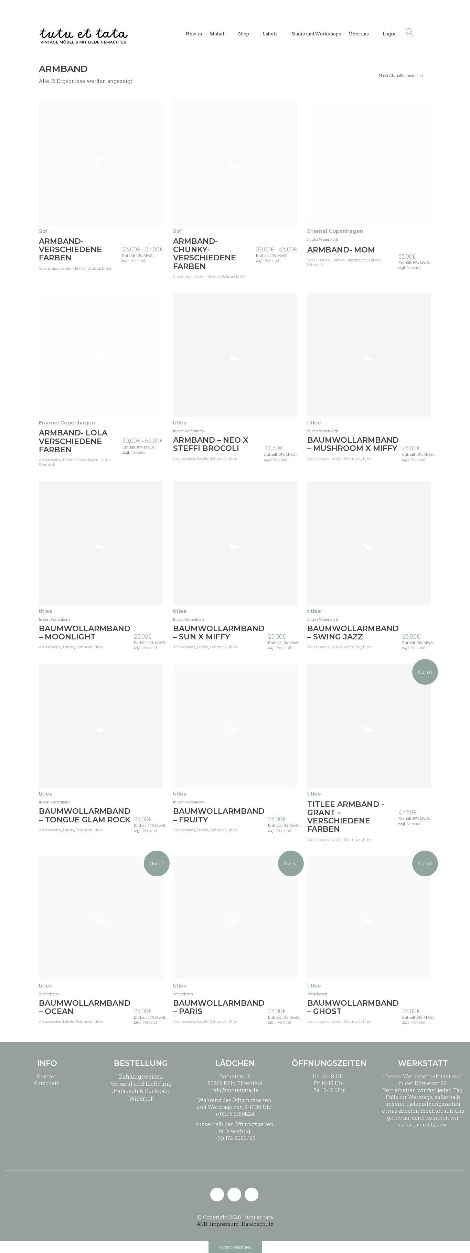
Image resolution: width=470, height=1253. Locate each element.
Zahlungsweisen (141, 1076)
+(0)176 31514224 (235, 1113)
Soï (108, 268)
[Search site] (409, 32)
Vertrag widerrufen (235, 1247)
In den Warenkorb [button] (322, 239)
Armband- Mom (341, 250)
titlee (233, 458)
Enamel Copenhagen (349, 260)
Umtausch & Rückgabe (141, 1090)
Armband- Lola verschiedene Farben (73, 441)
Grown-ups (48, 268)
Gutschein (47, 1083)
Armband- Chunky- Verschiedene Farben (204, 254)
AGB (202, 1223)
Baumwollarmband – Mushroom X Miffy (353, 444)
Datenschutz (258, 1223)
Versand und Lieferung (140, 1083)
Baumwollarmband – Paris (219, 1007)
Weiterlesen (49, 994)
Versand (138, 260)
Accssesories (318, 260)
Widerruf (141, 1098)
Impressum (224, 1223)
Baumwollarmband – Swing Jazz (353, 633)
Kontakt (47, 1076)
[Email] (217, 1194)
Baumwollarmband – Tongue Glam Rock (84, 815)
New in (79, 268)
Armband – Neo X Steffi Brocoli (210, 444)
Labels (65, 268)
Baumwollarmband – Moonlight (84, 633)
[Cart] (427, 32)
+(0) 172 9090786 (235, 1137)
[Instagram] (234, 1194)
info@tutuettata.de (234, 1090)
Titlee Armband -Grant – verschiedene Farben (345, 817)
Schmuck (96, 268)
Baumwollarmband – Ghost (353, 1007)
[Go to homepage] (83, 32)
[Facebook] (251, 1194)
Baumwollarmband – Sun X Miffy (219, 633)
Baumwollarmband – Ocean (84, 1007)
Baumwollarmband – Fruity (219, 815)
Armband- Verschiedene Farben (70, 249)
